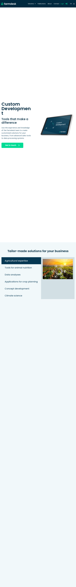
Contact (56, 4)
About (50, 4)
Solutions (31, 4)
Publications (42, 4)
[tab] (21, 260)
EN (71, 4)
